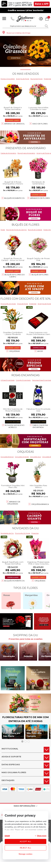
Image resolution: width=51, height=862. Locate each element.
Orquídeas (14, 351)
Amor (40, 351)
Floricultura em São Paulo (11, 734)
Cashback (41, 18)
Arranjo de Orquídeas (13, 503)
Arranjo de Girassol (14, 124)
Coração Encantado (23, 380)
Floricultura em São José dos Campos (35, 733)
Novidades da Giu (25, 528)
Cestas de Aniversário (8, 153)
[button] (20, 64)
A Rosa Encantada (8, 380)
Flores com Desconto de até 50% (25, 298)
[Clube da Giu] (25, 712)
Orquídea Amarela (22, 457)
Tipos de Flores (22, 304)
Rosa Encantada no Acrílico (14, 426)
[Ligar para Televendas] (12, 18)
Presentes (32, 304)
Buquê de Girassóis (35, 230)
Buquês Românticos (14, 198)
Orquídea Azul (35, 457)
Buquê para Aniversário (26, 153)
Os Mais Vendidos (25, 73)
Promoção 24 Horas (8, 304)
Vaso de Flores (40, 124)
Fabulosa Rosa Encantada (40, 426)
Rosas (3, 230)
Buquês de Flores (25, 224)
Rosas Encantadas (25, 375)
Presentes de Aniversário (25, 148)
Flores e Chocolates (8, 79)
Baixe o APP (41, 4)
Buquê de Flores (36, 79)
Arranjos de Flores (22, 79)
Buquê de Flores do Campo (16, 230)
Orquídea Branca (7, 457)
